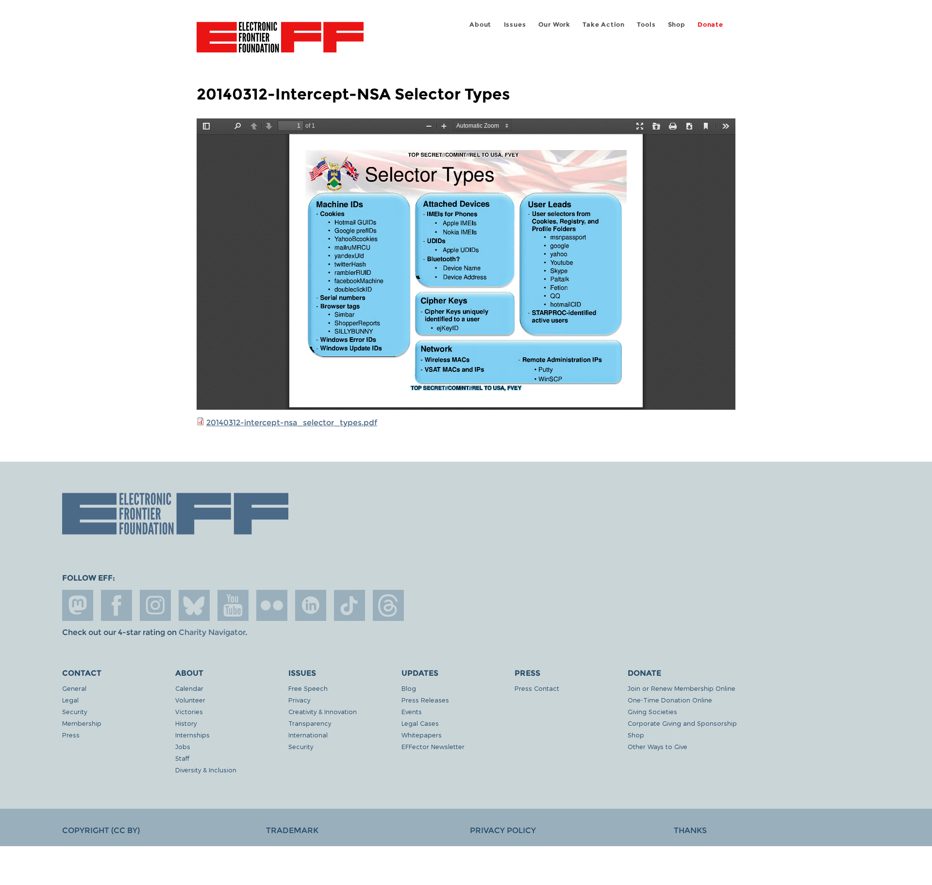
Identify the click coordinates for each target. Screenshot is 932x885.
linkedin (310, 605)
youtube (233, 605)
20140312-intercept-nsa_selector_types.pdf (291, 422)
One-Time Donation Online (670, 699)
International (308, 734)
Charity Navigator (212, 632)
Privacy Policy (503, 830)
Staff (182, 758)
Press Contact (537, 688)
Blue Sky (194, 605)
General (74, 688)
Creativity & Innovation (322, 711)
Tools (646, 24)
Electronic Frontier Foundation (280, 43)
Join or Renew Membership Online (681, 688)
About (480, 24)
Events (411, 711)
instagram (155, 605)
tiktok (349, 605)
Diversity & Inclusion (205, 769)
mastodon (77, 605)
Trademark (292, 830)
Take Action (603, 24)
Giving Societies (652, 711)
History (186, 723)
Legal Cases (420, 723)
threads (388, 605)
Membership (81, 723)
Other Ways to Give (657, 746)
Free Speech (308, 688)
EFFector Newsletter (433, 746)
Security (74, 711)
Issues (515, 24)
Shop (676, 24)
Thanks (690, 830)
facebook (116, 605)
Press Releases (425, 699)
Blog (408, 688)
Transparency (309, 723)
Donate (710, 24)
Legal (70, 699)
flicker (271, 605)
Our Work (554, 24)
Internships (192, 734)
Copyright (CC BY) (101, 830)
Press (71, 734)
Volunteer (190, 699)
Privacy (299, 699)
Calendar (189, 688)
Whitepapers (421, 734)
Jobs (182, 746)
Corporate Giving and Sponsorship (682, 723)
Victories (189, 711)
